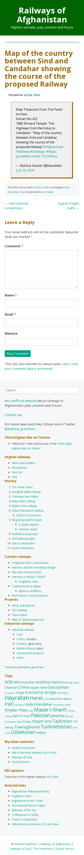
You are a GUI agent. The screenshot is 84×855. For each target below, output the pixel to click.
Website (11, 333)
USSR (7, 733)
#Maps (51, 151)
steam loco (42, 721)
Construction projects (30, 653)
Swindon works (28, 529)
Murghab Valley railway (26, 492)
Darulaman (58, 687)
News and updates (23, 463)
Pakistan (40, 715)
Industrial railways (23, 629)
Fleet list (17, 472)
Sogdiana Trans (28, 581)
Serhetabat (10, 721)
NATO (18, 716)
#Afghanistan (53, 147)
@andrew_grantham (20, 429)
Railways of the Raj (24, 810)
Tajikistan (62, 721)
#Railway (22, 151)
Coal (19, 634)
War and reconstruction (26, 572)
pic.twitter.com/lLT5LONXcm (36, 156)
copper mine (38, 687)
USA (74, 727)
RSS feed (52, 777)
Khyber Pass (16, 710)
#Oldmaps (37, 151)
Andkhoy (43, 681)
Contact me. (14, 414)
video (41, 732)
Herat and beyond (23, 605)
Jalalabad (19, 704)
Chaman (11, 687)
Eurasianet (10, 693)
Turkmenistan (56, 726)
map (22, 192)
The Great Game (22, 487)
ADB (9, 682)
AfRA (17, 682)
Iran (9, 703)
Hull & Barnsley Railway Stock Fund (34, 752)
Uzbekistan (23, 732)
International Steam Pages (28, 805)
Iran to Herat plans (23, 543)
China (23, 687)
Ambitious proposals (25, 534)
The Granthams (43, 849)
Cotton (20, 639)
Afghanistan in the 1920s (27, 801)
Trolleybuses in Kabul (25, 815)
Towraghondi (27, 727)
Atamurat (67, 682)
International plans (23, 538)
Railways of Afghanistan (42, 15)
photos (57, 715)
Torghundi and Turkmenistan (30, 563)
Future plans (19, 615)
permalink (47, 192)
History (39, 187)
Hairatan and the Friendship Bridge (33, 567)
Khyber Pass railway (24, 506)
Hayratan (17, 698)
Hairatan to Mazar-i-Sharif (28, 577)
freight (20, 692)
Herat (36, 697)
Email (10, 314)
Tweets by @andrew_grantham (24, 667)
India (67, 187)
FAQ (14, 477)
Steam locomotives (28, 515)
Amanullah (28, 682)
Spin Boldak (24, 721)
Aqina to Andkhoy (30, 591)
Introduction (19, 467)
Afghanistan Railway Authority (30, 791)
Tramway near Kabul (25, 496)
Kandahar (13, 192)
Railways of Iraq (22, 757)
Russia (69, 716)
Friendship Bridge (40, 692)
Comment (14, 246)
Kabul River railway (23, 501)
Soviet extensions (23, 548)
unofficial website (23, 400)
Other (20, 658)
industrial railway (60, 699)
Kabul (30, 704)
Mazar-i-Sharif (50, 709)
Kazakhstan (59, 704)
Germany (62, 692)
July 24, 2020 (25, 170)
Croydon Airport (29, 524)
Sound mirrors (21, 762)
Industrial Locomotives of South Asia (35, 824)
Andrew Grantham (23, 748)
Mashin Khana (25, 648)
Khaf (68, 704)
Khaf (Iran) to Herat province (30, 595)
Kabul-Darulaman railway (27, 510)
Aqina (56, 681)
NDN (26, 716)
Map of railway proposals (28, 619)
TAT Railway (19, 610)
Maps (47, 187)
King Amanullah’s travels (27, 520)
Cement (21, 644)
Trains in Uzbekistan (24, 819)
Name (11, 295)
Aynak (76, 682)
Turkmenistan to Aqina (26, 586)
